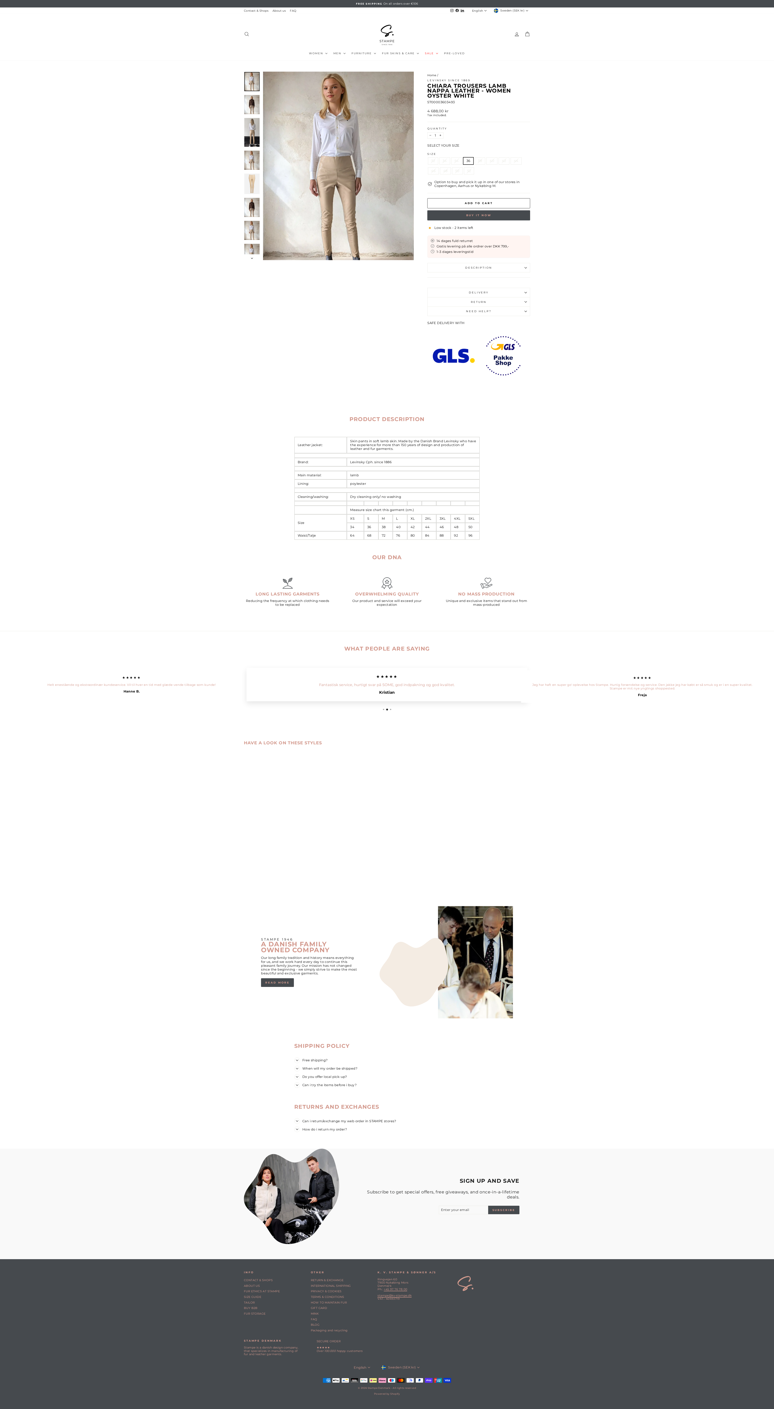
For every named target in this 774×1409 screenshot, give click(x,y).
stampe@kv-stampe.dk (395, 1295)
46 (433, 171)
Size (431, 153)
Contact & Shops (256, 10)
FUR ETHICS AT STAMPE (262, 1291)
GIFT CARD (319, 1308)
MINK (315, 1313)
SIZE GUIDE (252, 1296)
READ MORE (277, 982)
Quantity (437, 128)
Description (478, 267)
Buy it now (478, 215)
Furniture (362, 53)
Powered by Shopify (387, 1393)
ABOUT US (252, 1285)
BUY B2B (251, 1308)
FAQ (293, 10)
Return (479, 301)
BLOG (315, 1324)
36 (468, 161)
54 (457, 161)
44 (516, 161)
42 (504, 161)
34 (445, 161)
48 (445, 171)
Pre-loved (454, 53)
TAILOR (249, 1302)
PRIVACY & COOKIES (326, 1291)
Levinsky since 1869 (448, 80)
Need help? (478, 311)
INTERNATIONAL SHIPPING (331, 1285)
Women (316, 53)
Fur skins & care (399, 53)
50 (457, 171)
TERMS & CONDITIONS (327, 1296)
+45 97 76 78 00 (395, 1289)
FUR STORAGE (254, 1313)
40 (492, 161)
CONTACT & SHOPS (258, 1280)
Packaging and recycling (329, 1330)
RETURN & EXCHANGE (327, 1280)
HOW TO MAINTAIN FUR (329, 1302)
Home (431, 75)
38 (480, 161)
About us (279, 10)
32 (433, 161)
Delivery (479, 292)
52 (469, 171)
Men (337, 53)
